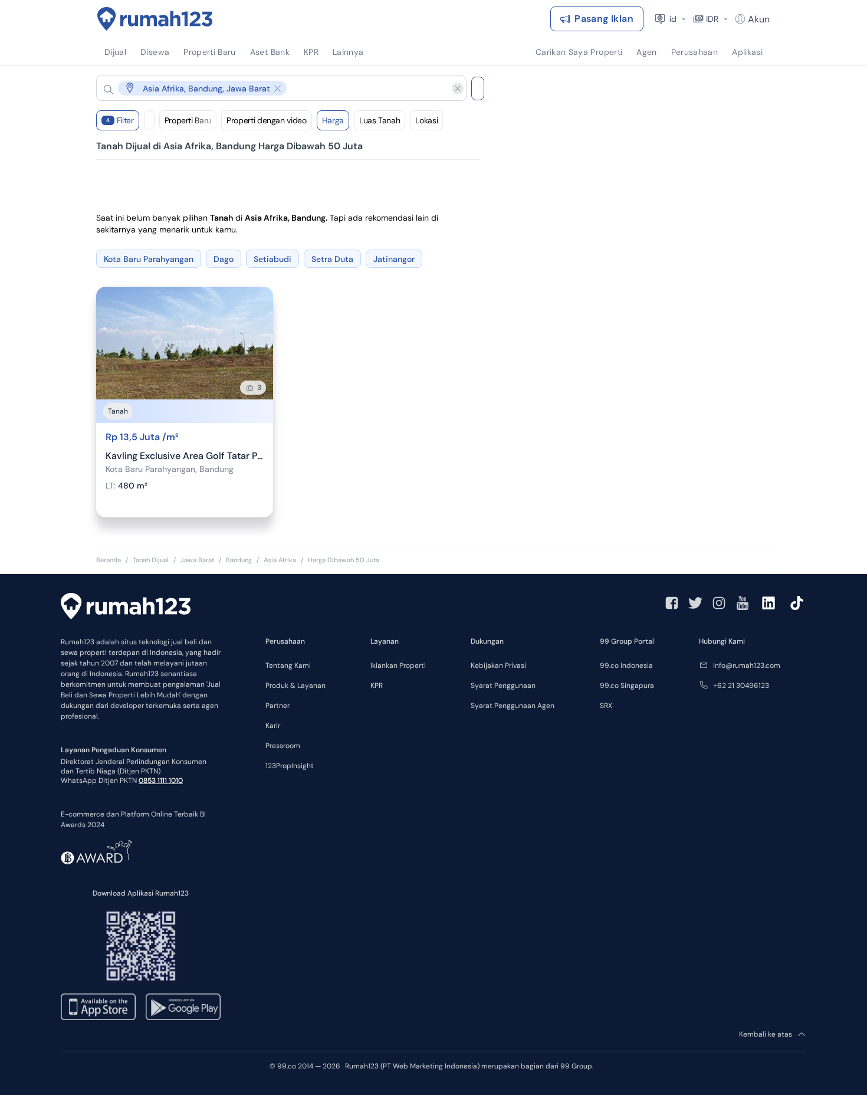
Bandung (239, 560)
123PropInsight (289, 766)
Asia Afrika (280, 560)
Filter (120, 120)
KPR (376, 685)
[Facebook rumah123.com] (672, 603)
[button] (272, 88)
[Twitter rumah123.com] (695, 603)
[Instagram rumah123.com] (719, 603)
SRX (606, 705)
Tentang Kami (288, 665)
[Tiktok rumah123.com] (796, 603)
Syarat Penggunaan (503, 685)
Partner (277, 705)
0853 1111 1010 (161, 780)
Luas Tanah (379, 120)
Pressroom (282, 745)
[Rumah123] (155, 19)
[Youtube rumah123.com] (742, 603)
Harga (333, 120)
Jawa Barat (197, 560)
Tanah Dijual (151, 560)
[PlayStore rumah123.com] (183, 1007)
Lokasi (426, 120)
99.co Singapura (627, 685)
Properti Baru (188, 120)
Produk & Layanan (295, 685)
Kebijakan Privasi (498, 665)
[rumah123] (126, 607)
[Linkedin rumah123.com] (768, 603)
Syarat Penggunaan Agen (512, 705)
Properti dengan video (266, 120)
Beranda (108, 560)
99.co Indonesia (626, 665)
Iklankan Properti (398, 665)
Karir (272, 725)
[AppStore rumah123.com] (98, 1007)
